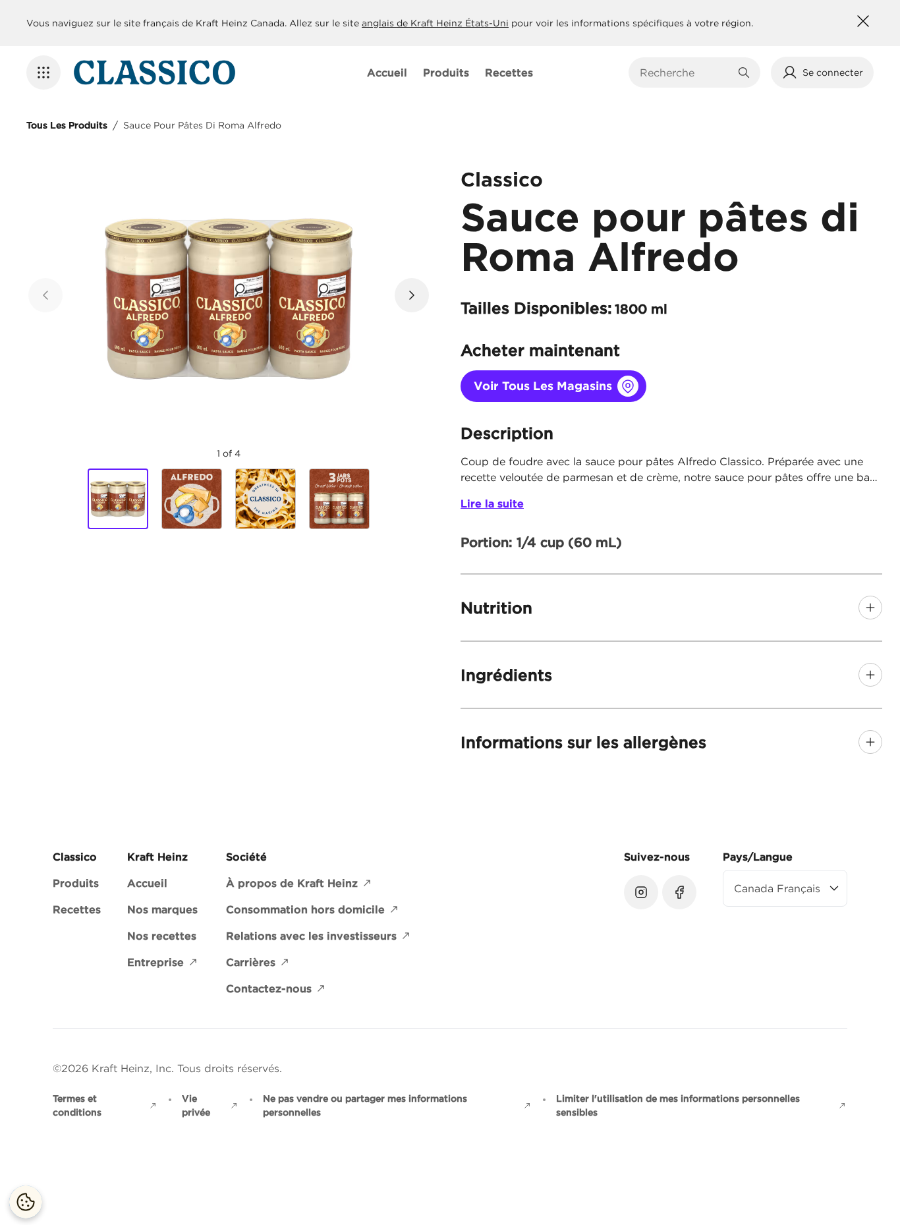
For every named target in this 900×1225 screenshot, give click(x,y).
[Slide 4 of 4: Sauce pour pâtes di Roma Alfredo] (339, 499)
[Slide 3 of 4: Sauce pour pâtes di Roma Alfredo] (265, 499)
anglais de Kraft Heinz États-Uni (435, 23)
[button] (43, 72)
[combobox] (684, 72)
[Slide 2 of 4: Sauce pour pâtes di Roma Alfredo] (191, 499)
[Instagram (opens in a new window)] (641, 892)
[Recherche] (743, 72)
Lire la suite (492, 503)
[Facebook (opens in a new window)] (679, 892)
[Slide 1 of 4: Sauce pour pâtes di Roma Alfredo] (118, 499)
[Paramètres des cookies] (25, 1201)
